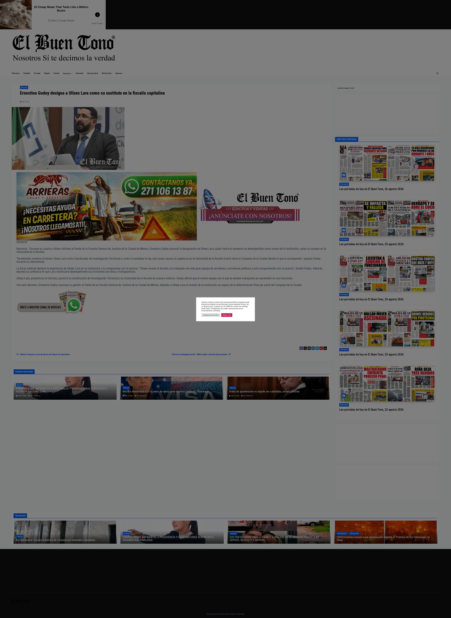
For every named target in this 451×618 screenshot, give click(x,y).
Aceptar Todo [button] (227, 315)
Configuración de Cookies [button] (211, 315)
